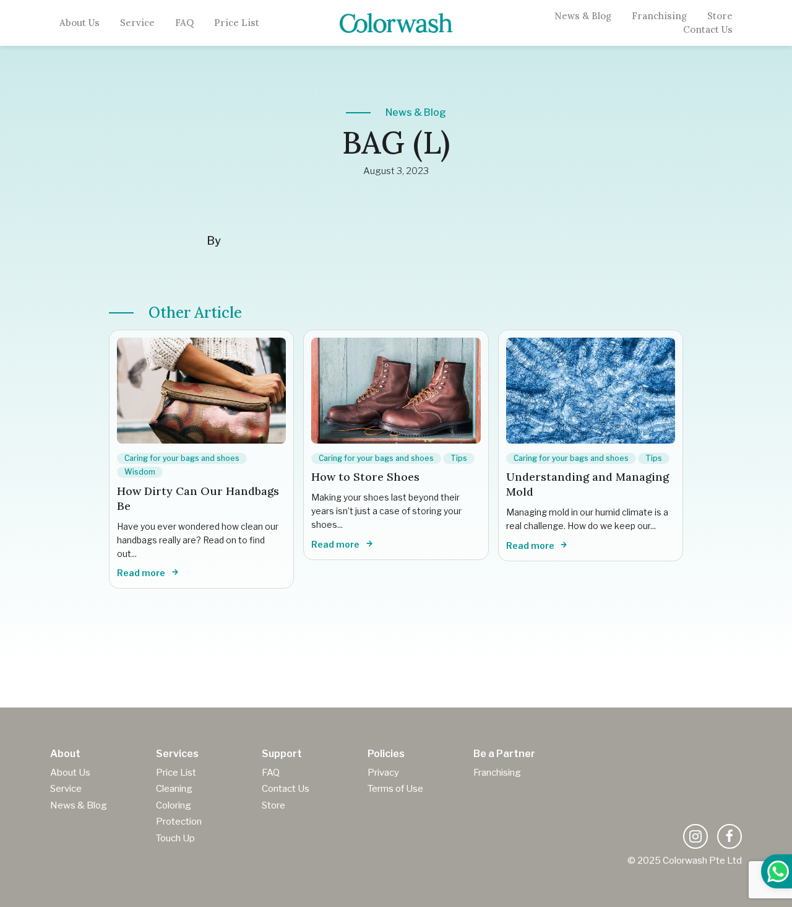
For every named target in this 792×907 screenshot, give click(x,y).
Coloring (173, 805)
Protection (179, 821)
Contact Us (708, 29)
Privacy (383, 772)
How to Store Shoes (365, 477)
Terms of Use (395, 788)
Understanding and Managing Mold (587, 484)
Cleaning (174, 788)
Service (137, 22)
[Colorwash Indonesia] (396, 22)
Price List (236, 22)
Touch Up (175, 838)
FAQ (184, 22)
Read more (142, 572)
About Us (79, 22)
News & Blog (582, 16)
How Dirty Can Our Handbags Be (198, 498)
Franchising (659, 16)
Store (720, 16)
